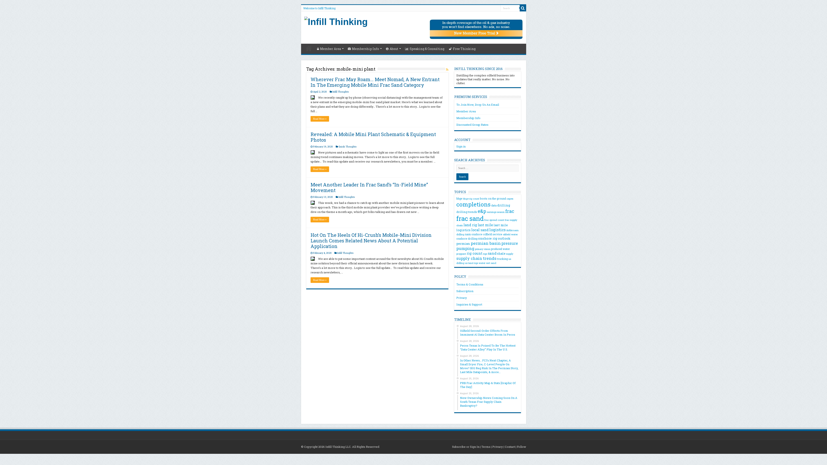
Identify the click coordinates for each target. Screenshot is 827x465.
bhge (459, 198)
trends (489, 258)
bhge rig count (471, 198)
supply (509, 253)
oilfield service (492, 234)
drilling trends (466, 212)
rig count (474, 253)
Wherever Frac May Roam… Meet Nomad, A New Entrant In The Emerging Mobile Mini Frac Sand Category (375, 82)
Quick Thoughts (347, 146)
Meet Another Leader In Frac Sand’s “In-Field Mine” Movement (369, 187)
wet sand (491, 263)
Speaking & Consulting (427, 49)
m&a (509, 230)
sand (492, 253)
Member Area (330, 49)
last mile (485, 225)
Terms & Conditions (469, 284)
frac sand (470, 218)
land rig (470, 225)
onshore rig (487, 238)
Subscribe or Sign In (465, 447)
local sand (480, 230)
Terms (485, 447)
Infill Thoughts (341, 91)
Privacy (461, 298)
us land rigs (471, 263)
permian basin (486, 243)
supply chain (469, 258)
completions (473, 204)
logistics (497, 229)
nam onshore (473, 234)
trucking (502, 258)
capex (510, 198)
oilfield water (510, 234)
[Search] (523, 8)
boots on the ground (493, 198)
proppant (461, 253)
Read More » (319, 118)
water (482, 263)
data (494, 205)
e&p (482, 211)
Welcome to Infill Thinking (319, 8)
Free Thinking (464, 49)
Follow (521, 447)
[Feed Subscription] (447, 69)
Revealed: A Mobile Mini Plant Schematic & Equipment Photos (373, 137)
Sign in (461, 146)
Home (308, 48)
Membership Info (365, 49)
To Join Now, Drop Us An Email (477, 105)
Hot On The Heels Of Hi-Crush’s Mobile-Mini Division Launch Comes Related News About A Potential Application (371, 240)
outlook (504, 238)
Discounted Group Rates (472, 125)
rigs (485, 253)
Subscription (464, 291)
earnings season (496, 212)
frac (509, 211)
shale (501, 254)
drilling (503, 205)
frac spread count (494, 220)
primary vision (482, 249)
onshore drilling (466, 238)
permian (463, 244)
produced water (500, 249)
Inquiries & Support (469, 304)
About (394, 49)
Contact (510, 447)
